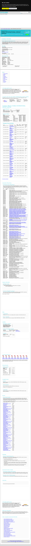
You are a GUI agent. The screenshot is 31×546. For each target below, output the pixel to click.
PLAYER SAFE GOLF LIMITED (11, 141)
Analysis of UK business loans (20, 541)
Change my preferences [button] (13, 8)
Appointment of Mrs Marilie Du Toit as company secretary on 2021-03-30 (17, 209)
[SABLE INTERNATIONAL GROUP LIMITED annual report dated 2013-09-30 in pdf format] (6, 356)
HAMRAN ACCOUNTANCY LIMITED (6, 411)
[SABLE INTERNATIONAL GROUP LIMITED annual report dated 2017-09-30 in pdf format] (15, 356)
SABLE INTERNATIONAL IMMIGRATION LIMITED (12, 139)
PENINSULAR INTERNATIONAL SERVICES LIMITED (12, 174)
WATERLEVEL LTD (6, 527)
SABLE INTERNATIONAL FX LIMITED (12, 147)
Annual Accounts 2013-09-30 (6, 358)
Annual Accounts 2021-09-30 (27, 358)
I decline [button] (7, 8)
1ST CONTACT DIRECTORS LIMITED (11, 164)
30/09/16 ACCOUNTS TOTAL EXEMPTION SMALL (15, 223)
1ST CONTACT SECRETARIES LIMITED (11, 168)
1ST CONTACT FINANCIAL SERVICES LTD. (12, 130)
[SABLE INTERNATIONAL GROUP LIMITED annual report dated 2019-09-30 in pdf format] (21, 356)
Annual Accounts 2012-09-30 (3, 358)
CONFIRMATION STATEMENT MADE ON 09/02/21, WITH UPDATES (17, 213)
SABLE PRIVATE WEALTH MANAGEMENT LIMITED (12, 154)
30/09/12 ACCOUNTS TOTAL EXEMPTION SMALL (15, 234)
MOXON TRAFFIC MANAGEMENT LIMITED (7, 414)
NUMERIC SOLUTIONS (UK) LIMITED (7, 403)
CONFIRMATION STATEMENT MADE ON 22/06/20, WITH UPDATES (17, 215)
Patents (4, 75)
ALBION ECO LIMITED (6, 526)
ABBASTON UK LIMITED (7, 524)
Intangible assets (5, 77)
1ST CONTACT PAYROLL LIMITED (12, 126)
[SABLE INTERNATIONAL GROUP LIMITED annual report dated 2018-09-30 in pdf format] (18, 356)
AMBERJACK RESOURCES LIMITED (8, 528)
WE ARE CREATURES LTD (7, 523)
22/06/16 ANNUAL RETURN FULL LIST (13, 225)
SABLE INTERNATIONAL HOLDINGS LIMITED (12, 135)
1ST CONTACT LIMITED (11, 137)
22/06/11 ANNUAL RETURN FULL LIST (13, 236)
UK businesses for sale (13, 541)
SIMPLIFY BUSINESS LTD (5, 416)
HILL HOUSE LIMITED (5, 413)
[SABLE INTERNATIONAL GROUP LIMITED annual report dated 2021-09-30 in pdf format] (27, 356)
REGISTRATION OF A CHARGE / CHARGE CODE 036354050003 (17, 226)
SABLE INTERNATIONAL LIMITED (12, 128)
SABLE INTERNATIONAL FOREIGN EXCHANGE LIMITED (12, 144)
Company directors (5, 73)
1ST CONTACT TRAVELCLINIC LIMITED (11, 132)
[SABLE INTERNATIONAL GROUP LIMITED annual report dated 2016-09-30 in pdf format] (12, 356)
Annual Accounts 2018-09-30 (18, 358)
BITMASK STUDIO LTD (6, 536)
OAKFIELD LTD (4, 405)
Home (2, 28)
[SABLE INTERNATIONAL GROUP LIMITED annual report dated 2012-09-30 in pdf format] (3, 356)
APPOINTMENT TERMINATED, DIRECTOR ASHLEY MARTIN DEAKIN (17, 212)
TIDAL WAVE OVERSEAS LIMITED (11, 176)
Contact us (8, 541)
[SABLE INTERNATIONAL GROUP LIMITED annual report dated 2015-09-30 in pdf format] (9, 356)
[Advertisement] (15, 21)
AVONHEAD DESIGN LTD (7, 531)
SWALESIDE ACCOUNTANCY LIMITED (7, 406)
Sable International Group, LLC (5, 101)
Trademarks (4, 76)
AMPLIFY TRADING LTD (7, 529)
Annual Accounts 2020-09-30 (24, 358)
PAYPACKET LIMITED (5, 415)
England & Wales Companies (6, 28)
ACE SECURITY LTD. (5, 404)
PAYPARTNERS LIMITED (5, 417)
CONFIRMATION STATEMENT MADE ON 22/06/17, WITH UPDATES (17, 222)
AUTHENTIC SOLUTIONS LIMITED (8, 530)
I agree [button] (3, 8)
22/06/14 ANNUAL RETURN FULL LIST (13, 231)
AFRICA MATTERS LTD (7, 525)
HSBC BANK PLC (17, 330)
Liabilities (4, 74)
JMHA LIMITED (4, 407)
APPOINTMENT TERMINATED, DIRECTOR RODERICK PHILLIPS (17, 233)
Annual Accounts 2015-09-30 (9, 358)
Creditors (4, 78)
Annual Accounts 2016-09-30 (12, 358)
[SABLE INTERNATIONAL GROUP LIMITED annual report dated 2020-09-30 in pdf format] (24, 356)
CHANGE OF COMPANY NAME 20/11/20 (14, 214)
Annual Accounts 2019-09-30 (21, 358)
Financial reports (5, 79)
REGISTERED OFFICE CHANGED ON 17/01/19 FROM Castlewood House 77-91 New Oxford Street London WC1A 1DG (18, 217)
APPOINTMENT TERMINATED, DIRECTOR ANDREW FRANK (16, 235)
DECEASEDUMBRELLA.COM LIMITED (7, 409)
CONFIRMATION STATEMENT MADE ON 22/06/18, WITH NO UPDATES (17, 220)
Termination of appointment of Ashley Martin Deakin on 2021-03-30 (17, 210)
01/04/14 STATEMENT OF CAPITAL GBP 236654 (15, 232)
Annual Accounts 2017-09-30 (15, 358)
